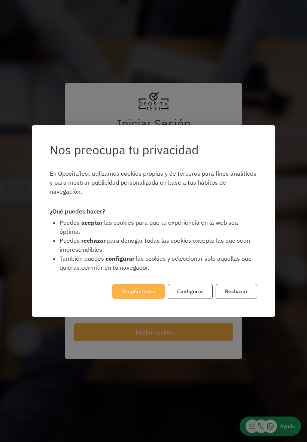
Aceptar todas (138, 291)
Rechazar (236, 291)
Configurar (190, 291)
